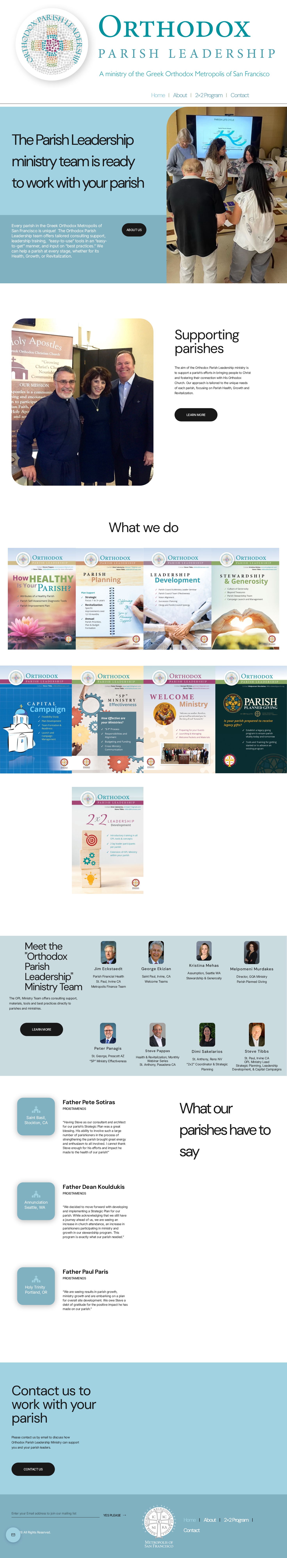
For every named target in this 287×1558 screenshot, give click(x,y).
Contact (240, 95)
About (180, 95)
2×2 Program (208, 95)
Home (158, 95)
